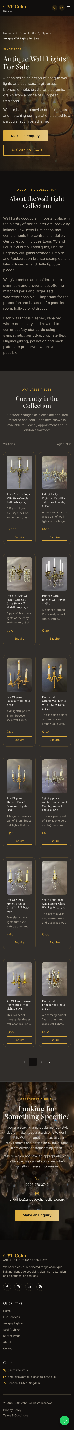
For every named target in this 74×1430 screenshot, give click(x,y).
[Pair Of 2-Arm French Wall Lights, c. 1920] (55, 1003)
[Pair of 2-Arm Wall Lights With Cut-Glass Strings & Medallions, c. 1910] (19, 599)
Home (7, 33)
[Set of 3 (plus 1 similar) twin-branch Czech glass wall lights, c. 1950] (55, 802)
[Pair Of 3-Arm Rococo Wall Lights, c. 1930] (19, 701)
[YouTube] (29, 1287)
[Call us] (54, 8)
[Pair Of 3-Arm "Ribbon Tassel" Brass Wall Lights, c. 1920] (19, 802)
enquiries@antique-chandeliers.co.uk (37, 1199)
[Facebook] (7, 1287)
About (7, 1342)
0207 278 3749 (29, 150)
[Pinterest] (40, 1287)
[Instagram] (18, 1287)
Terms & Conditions (15, 1415)
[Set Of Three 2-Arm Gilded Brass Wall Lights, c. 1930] (19, 1003)
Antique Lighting (13, 1323)
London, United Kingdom (24, 1383)
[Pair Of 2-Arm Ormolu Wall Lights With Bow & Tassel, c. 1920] (55, 701)
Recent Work (11, 1336)
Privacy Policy (12, 1410)
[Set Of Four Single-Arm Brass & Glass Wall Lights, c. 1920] (55, 903)
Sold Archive (11, 1329)
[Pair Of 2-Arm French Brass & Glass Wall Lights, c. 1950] (19, 903)
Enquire (19, 537)
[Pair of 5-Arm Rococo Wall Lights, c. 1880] (55, 599)
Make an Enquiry (25, 136)
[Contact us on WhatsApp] (64, 1420)
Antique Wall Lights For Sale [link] (21, 38)
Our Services (11, 1317)
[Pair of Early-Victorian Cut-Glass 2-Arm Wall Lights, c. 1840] (55, 498)
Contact (8, 1348)
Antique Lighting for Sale (32, 33)
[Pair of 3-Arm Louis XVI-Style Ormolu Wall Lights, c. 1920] (19, 498)
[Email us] (62, 8)
